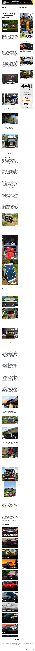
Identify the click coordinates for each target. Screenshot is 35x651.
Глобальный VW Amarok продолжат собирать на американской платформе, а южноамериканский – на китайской (26, 79)
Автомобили (16, 570)
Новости (17, 527)
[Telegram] (5, 524)
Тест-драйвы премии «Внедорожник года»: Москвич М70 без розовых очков (26, 65)
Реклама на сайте (19, 649)
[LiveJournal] (8, 524)
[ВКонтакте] (2, 524)
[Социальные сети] (29, 7)
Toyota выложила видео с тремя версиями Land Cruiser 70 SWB (26, 51)
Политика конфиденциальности (11, 649)
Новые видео (24, 55)
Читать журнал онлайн (22, 7)
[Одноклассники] (3, 524)
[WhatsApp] (7, 524)
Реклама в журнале (25, 649)
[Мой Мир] (4, 524)
